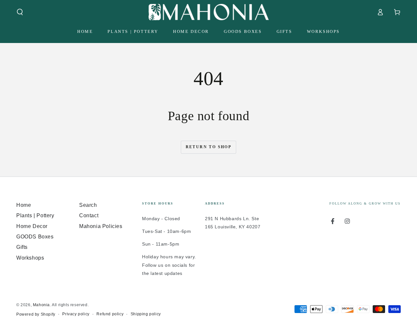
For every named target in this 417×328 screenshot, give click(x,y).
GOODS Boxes (35, 236)
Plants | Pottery (35, 215)
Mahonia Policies (100, 226)
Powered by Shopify (35, 314)
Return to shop (209, 147)
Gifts (22, 247)
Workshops (30, 258)
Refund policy (109, 314)
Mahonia (41, 305)
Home (23, 205)
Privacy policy (75, 314)
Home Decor (32, 226)
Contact (88, 215)
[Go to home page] (209, 12)
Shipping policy (146, 314)
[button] (19, 12)
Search (88, 205)
